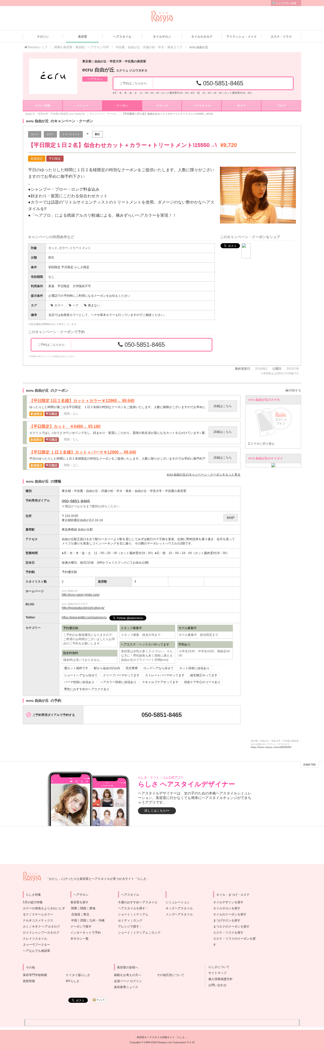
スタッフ (162, 105)
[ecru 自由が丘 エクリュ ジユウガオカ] (53, 76)
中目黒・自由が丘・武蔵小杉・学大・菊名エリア (149, 47)
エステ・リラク (281, 36)
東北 (86, 914)
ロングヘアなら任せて (158, 668)
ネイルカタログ (201, 36)
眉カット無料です (76, 668)
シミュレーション (178, 902)
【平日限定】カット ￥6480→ (64, 426)
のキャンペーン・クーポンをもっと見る (203, 474)
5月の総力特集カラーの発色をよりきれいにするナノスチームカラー (44, 908)
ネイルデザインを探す (228, 902)
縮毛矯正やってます (203, 675)
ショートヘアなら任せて (80, 675)
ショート (124, 914)
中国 (74, 920)
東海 (92, 908)
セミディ (124, 920)
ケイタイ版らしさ (78, 975)
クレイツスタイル (35, 938)
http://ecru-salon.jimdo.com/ (80, 594)
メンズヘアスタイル (179, 914)
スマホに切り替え (262, 443)
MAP (230, 518)
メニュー (82, 105)
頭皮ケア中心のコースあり (202, 682)
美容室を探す (79, 902)
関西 (83, 908)
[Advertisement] (162, 845)
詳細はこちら (223, 406)
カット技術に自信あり (194, 668)
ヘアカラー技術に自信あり (118, 682)
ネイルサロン (162, 36)
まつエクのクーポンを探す (231, 926)
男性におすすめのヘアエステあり (87, 689)
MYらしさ (72, 981)
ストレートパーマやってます (165, 675)
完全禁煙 (132, 668)
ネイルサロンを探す (226, 908)
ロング (137, 920)
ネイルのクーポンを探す (230, 914)
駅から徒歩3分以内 (107, 668)
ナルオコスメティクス (38, 920)
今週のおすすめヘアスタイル (137, 902)
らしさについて (217, 967)
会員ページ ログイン (128, 981)
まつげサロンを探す (226, 920)
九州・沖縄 (97, 920)
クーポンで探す (81, 926)
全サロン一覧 (79, 938)
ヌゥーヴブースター (36, 944)
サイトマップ (216, 973)
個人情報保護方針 (219, 979)
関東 (74, 908)
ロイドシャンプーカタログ (41, 932)
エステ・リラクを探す (228, 932)
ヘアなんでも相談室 (36, 951)
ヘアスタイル (122, 36)
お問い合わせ (216, 985)
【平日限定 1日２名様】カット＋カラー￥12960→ (81, 401)
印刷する (294, 390)
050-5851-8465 (222, 83)
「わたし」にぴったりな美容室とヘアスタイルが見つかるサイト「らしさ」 (97, 879)
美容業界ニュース (126, 987)
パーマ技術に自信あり (79, 682)
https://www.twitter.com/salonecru (84, 617)
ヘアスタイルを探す (131, 908)
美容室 (82, 36)
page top (309, 764)
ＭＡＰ (241, 105)
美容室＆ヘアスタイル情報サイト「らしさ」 (162, 1037)
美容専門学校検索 (35, 975)
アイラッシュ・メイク (241, 36)
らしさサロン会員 (286, 3)
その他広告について (170, 975)
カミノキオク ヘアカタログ (41, 926)
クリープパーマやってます (121, 675)
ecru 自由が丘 (114, 69)
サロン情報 (42, 105)
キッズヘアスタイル (179, 908)
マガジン (43, 36)
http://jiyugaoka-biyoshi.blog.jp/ (83, 608)
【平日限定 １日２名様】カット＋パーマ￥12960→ (82, 452)
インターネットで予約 (85, 932)
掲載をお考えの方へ (127, 975)
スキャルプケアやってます (160, 682)
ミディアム (140, 914)
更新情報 (29, 981)
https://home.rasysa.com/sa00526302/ (271, 747)
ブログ (281, 105)
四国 (83, 920)
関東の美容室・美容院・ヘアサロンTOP (81, 47)
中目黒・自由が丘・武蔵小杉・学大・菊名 (103, 491)
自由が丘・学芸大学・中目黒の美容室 (160, 491)
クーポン (122, 105)
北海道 (75, 914)
